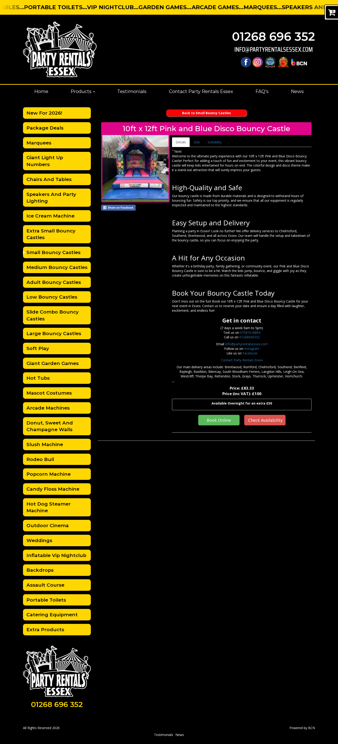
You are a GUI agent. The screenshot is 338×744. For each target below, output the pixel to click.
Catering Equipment (52, 614)
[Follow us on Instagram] (257, 62)
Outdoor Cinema (47, 525)
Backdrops (40, 570)
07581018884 (250, 332)
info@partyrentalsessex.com (273, 49)
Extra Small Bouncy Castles (50, 234)
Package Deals (44, 128)
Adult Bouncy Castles (53, 282)
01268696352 (249, 337)
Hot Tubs (38, 378)
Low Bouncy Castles (51, 297)
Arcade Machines (48, 408)
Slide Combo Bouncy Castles (52, 315)
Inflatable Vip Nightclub (56, 555)
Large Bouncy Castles (53, 333)
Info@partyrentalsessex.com (246, 344)
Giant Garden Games (52, 363)
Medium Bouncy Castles (56, 267)
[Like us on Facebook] (246, 62)
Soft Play (37, 348)
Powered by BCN (302, 728)
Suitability (215, 142)
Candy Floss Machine (52, 489)
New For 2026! (44, 113)
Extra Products (45, 629)
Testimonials (131, 91)
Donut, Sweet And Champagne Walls (49, 426)
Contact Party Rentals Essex (201, 91)
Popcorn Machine (48, 474)
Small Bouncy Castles (53, 252)
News (297, 91)
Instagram (251, 348)
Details (181, 142)
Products (82, 91)
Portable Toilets (46, 600)
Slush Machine (44, 444)
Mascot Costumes (49, 393)
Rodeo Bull (40, 459)
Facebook (250, 353)
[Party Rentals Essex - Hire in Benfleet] (60, 49)
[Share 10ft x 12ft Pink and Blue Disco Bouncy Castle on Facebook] (135, 208)
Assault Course (45, 585)
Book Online (219, 420)
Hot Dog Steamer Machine (48, 507)
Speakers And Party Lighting (51, 197)
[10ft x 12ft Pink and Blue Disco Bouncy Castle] (135, 168)
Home (41, 91)
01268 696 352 (273, 36)
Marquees (38, 143)
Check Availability (265, 420)
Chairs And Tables (49, 179)
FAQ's (262, 91)
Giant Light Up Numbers (44, 161)
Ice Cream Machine (50, 216)
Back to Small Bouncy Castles (206, 113)
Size (197, 142)
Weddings (39, 540)
